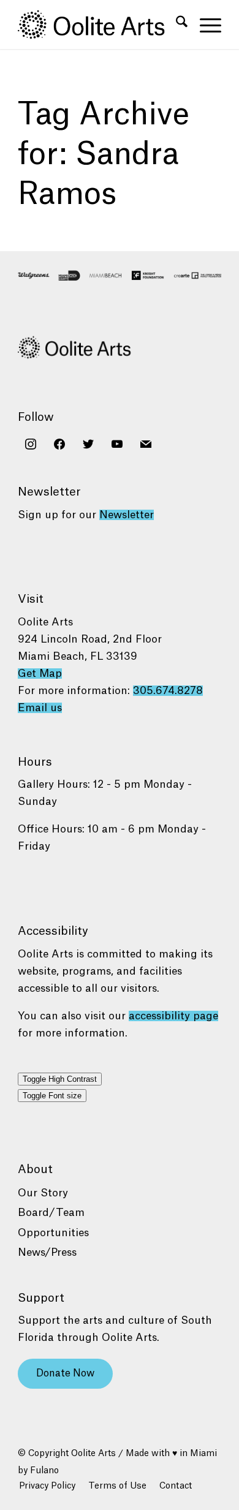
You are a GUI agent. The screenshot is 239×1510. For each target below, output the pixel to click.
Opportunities (53, 1233)
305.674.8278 (168, 690)
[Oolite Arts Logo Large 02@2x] (99, 24)
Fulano (44, 1471)
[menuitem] (176, 24)
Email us (40, 708)
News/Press (47, 1252)
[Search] (176, 24)
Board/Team (51, 1212)
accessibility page (173, 1016)
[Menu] (204, 24)
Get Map (40, 673)
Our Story (43, 1193)
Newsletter (126, 515)
